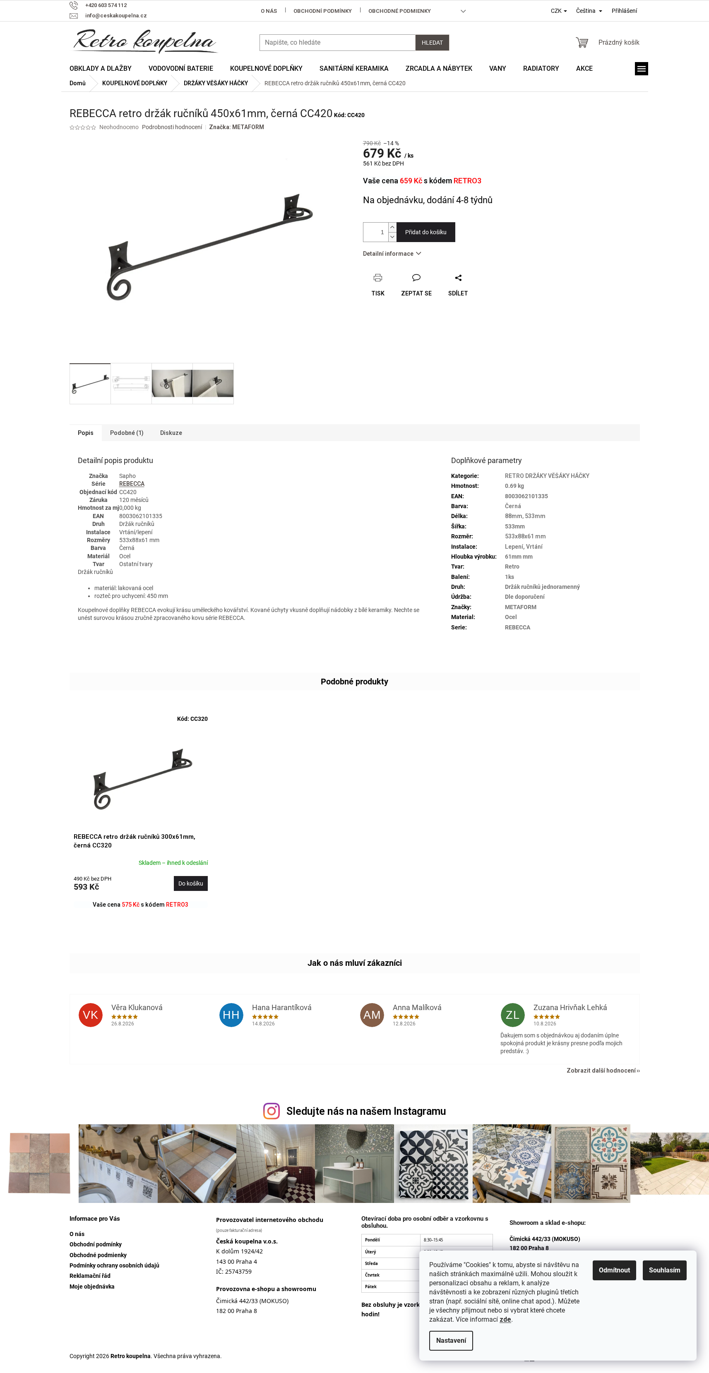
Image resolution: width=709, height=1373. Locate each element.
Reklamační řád (90, 1275)
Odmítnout (614, 1270)
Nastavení (451, 1340)
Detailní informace (388, 253)
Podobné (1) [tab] (127, 433)
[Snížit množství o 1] (392, 237)
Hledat (432, 42)
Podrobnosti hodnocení (172, 127)
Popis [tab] (86, 433)
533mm (535, 516)
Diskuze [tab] (171, 433)
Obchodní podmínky (322, 11)
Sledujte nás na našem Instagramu (366, 1111)
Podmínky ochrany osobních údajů (114, 1265)
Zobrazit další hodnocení (601, 1070)
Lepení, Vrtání (524, 546)
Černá (513, 506)
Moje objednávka (92, 1286)
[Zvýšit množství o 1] (392, 227)
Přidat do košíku (426, 232)
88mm (513, 516)
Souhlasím (664, 1270)
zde (505, 1319)
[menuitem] (100, 68)
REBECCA (131, 483)
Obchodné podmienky (399, 11)
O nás (269, 11)
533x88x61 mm (525, 536)
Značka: (236, 127)
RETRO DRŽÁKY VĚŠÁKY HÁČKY (547, 476)
